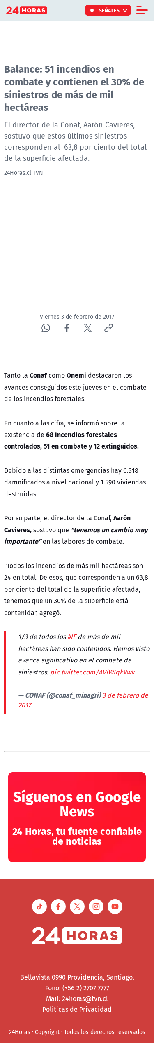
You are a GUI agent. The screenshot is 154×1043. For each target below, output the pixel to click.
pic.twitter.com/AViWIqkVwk (92, 672)
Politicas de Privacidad (77, 1009)
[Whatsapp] (45, 327)
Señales (109, 10)
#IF (71, 636)
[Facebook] (66, 327)
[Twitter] (87, 327)
